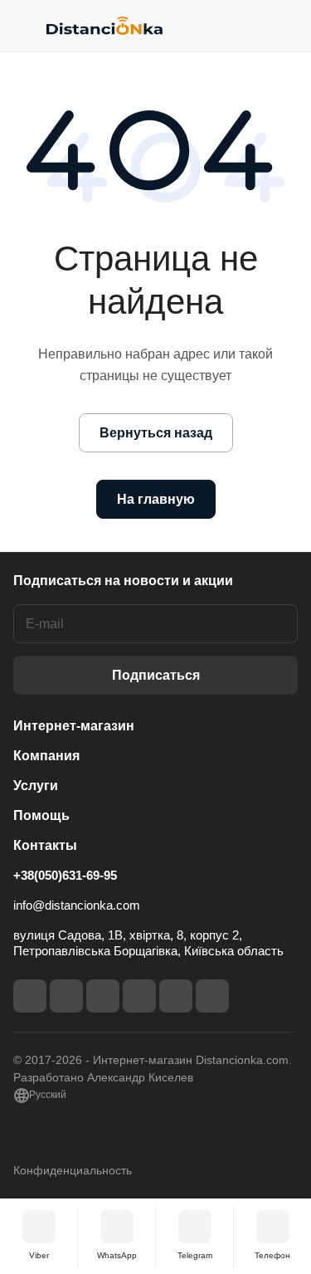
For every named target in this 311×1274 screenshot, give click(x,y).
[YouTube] (139, 996)
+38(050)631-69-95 (65, 875)
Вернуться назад (156, 433)
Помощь (41, 815)
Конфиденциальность (72, 1170)
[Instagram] (66, 996)
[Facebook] (29, 996)
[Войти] (252, 25)
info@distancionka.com (76, 905)
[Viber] (175, 996)
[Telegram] (102, 996)
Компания (46, 756)
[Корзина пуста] (285, 25)
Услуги (35, 786)
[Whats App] (212, 996)
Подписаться (156, 675)
